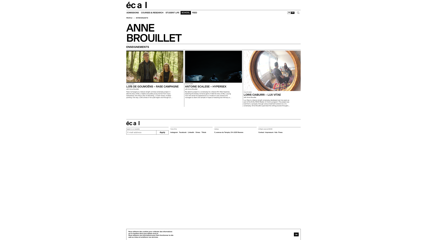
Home (136, 5)
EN (293, 13)
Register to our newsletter (133, 129)
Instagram (174, 132)
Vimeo (197, 132)
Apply (162, 132)
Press (280, 132)
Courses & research (152, 13)
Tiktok (203, 132)
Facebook (183, 132)
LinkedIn (191, 132)
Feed (194, 13)
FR (289, 13)
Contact (261, 132)
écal (132, 123)
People (129, 18)
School (186, 13)
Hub (275, 132)
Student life (172, 13)
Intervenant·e (142, 18)
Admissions (132, 13)
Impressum (269, 132)
